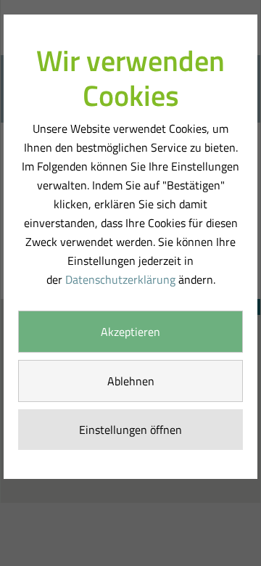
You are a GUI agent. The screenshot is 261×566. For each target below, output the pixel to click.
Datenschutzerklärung (120, 279)
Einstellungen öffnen (130, 429)
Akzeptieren (130, 331)
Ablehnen (130, 381)
